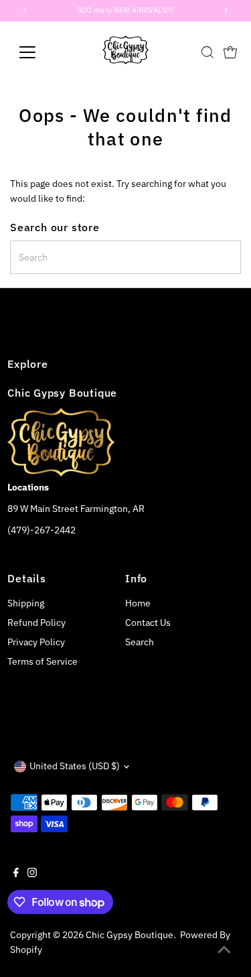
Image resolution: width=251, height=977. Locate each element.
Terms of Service (42, 661)
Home (138, 603)
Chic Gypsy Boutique (129, 935)
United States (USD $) (74, 766)
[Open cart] (230, 52)
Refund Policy (36, 622)
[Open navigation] (37, 52)
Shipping (25, 603)
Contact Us (148, 622)
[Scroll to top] (224, 950)
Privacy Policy (36, 642)
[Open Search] (207, 52)
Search (139, 642)
